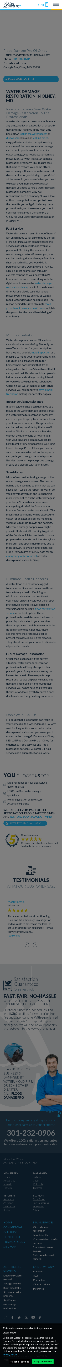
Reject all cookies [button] (19, 1361)
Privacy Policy (10, 1354)
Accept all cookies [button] (43, 1361)
